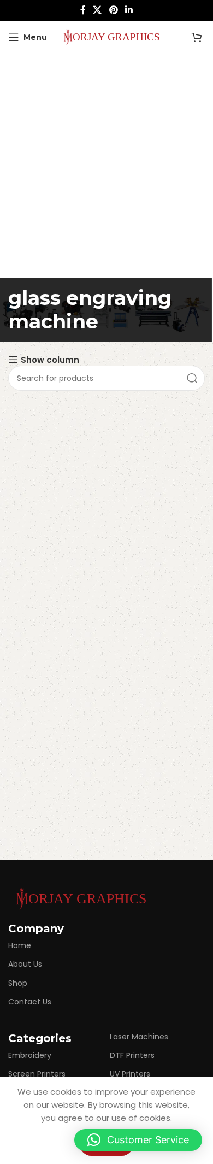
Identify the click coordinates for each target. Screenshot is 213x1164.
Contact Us (29, 1001)
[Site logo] (110, 36)
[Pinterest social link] (113, 10)
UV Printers (130, 1073)
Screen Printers (37, 1073)
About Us (25, 964)
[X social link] (97, 10)
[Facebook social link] (82, 10)
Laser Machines (139, 1036)
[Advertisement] (106, 166)
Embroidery (29, 1055)
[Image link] (79, 898)
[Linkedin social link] (128, 10)
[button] (138, 1140)
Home (19, 945)
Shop (17, 983)
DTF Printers (132, 1055)
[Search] (192, 378)
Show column (50, 360)
